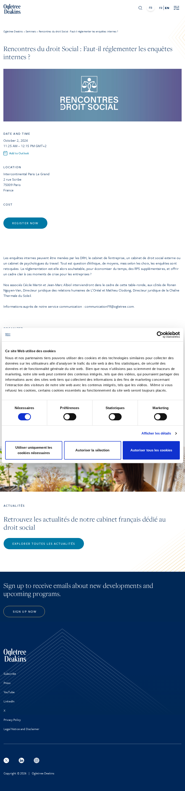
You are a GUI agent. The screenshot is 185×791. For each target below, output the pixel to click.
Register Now (25, 223)
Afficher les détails (156, 433)
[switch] (69, 416)
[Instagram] (36, 760)
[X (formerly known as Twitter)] (6, 760)
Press (7, 683)
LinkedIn (9, 701)
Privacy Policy (12, 719)
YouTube (9, 692)
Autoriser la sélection (92, 450)
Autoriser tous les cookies (151, 450)
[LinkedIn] (21, 760)
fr (160, 8)
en (167, 8)
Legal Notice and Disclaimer (21, 729)
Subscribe (10, 673)
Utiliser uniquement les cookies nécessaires (33, 450)
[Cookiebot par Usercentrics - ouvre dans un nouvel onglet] (160, 334)
